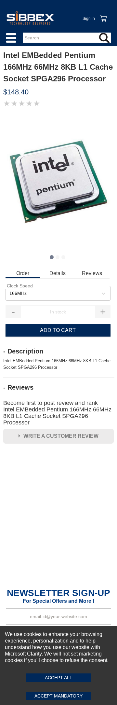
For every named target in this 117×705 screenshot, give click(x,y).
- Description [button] (23, 351)
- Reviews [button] (18, 387)
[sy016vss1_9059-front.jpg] (58, 181)
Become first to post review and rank (57, 413)
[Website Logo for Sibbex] (30, 18)
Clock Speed (20, 285)
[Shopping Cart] (103, 15)
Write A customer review (60, 436)
